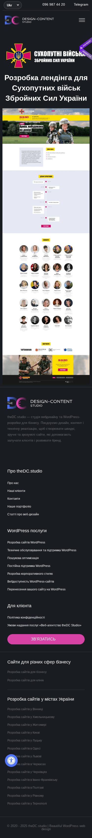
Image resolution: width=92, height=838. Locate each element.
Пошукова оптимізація (23, 558)
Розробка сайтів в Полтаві (25, 787)
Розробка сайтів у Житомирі (26, 725)
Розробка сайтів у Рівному (25, 795)
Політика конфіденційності (26, 617)
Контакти (13, 498)
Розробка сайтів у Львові (24, 756)
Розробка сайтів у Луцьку (24, 740)
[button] (13, 5)
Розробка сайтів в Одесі (23, 748)
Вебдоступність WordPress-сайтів (30, 581)
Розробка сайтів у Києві (23, 732)
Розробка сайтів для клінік (25, 680)
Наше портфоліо (19, 506)
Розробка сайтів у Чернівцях (27, 772)
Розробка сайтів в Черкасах (26, 764)
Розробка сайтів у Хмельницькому (30, 717)
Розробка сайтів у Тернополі (27, 803)
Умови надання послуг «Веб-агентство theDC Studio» (44, 625)
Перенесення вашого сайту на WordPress (36, 589)
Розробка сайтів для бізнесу (27, 672)
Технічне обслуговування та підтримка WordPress (41, 550)
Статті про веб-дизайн (23, 514)
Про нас (13, 483)
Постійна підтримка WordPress (28, 566)
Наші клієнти (16, 491)
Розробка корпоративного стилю (30, 573)
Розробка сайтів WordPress (26, 542)
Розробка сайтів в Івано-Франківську (32, 780)
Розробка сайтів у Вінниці (25, 709)
